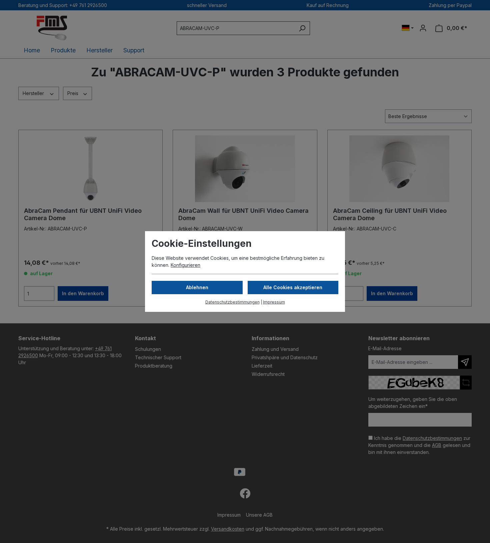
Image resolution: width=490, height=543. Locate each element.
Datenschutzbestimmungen (232, 302)
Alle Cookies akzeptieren (292, 287)
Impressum (274, 302)
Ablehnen (197, 287)
